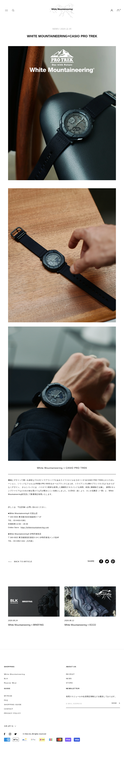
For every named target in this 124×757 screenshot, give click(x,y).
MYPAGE (8, 696)
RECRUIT (70, 674)
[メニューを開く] (6, 10)
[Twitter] (15, 734)
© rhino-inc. (27, 734)
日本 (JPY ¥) (8, 726)
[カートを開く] (118, 10)
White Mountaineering (14, 674)
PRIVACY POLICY (12, 713)
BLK (6, 678)
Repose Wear (10, 683)
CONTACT (8, 709)
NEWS (69, 678)
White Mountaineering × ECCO (80, 625)
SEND (114, 703)
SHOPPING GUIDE (13, 704)
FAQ (6, 700)
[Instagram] (10, 734)
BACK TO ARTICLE (23, 561)
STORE (69, 683)
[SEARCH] (13, 10)
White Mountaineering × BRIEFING (26, 625)
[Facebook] (4, 734)
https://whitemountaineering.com (35, 527)
